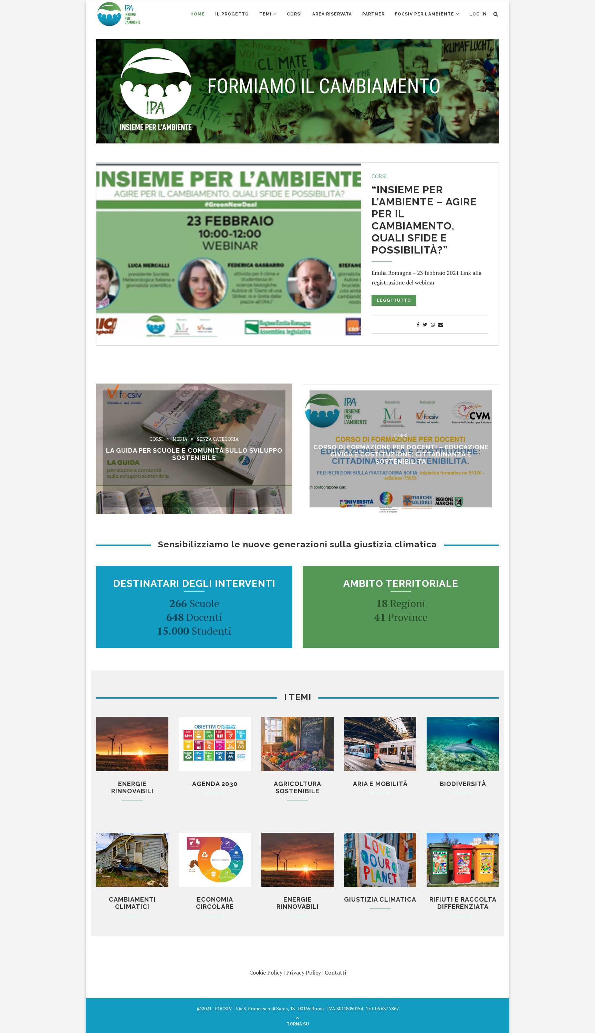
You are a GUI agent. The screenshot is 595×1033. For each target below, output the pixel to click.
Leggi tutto (394, 300)
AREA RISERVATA (332, 14)
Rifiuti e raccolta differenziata (463, 903)
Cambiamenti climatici (132, 903)
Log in (478, 14)
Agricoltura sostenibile (297, 787)
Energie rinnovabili (132, 787)
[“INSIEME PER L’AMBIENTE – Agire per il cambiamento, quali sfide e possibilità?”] (228, 251)
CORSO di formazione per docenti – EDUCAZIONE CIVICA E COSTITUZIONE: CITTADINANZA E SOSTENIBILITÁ (401, 454)
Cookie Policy (265, 972)
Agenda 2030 (215, 783)
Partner (373, 14)
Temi (265, 14)
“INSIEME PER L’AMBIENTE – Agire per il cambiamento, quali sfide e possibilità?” (424, 220)
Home (197, 14)
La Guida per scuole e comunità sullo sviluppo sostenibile (194, 454)
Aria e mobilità (380, 783)
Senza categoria (218, 439)
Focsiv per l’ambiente (424, 14)
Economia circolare (215, 903)
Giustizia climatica (380, 899)
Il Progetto (232, 14)
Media (180, 439)
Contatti (335, 972)
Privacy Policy (303, 972)
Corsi (379, 176)
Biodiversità (463, 783)
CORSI (294, 14)
